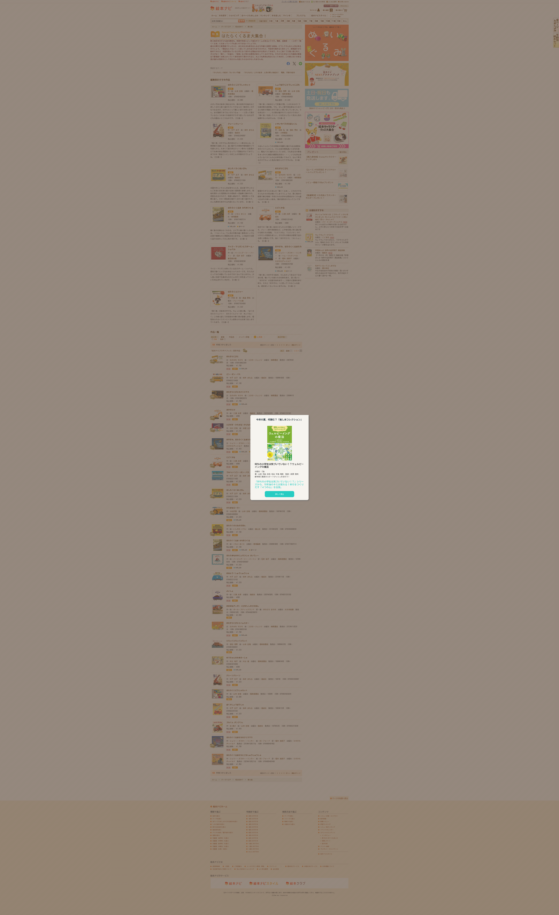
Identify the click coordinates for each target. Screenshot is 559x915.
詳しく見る (279, 494)
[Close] (308, 414)
